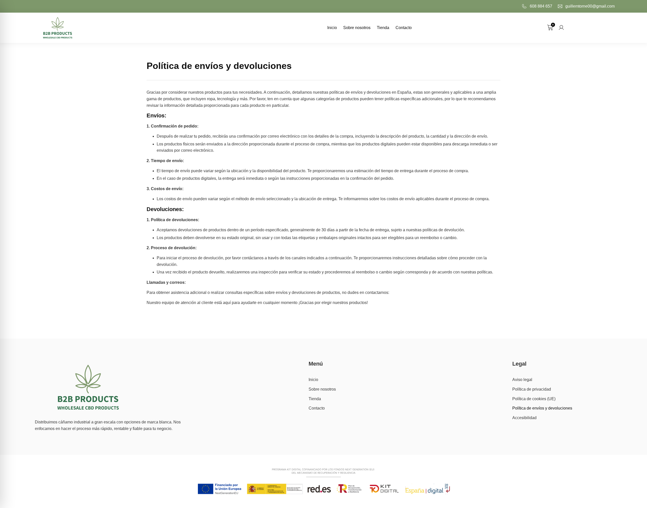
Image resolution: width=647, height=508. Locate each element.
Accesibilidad (524, 418)
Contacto (404, 28)
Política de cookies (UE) (534, 399)
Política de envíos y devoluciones (542, 408)
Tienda (383, 28)
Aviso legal (522, 379)
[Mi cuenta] (561, 27)
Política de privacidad (531, 389)
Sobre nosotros (357, 28)
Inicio (332, 28)
